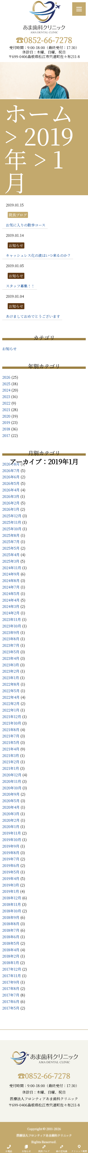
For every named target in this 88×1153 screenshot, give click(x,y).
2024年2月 (11, 613)
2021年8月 (10, 729)
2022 (6, 403)
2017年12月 (11, 969)
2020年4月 (11, 807)
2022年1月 (10, 710)
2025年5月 (11, 548)
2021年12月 (11, 716)
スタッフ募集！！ (20, 286)
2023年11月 (11, 619)
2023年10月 (11, 626)
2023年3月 (10, 664)
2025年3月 (10, 561)
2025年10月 (11, 528)
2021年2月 (10, 761)
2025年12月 (11, 515)
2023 (6, 396)
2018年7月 (10, 930)
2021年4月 (10, 749)
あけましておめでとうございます (33, 316)
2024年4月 (11, 600)
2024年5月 (11, 593)
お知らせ (9, 348)
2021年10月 (11, 723)
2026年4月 (11, 490)
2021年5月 (10, 742)
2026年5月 (11, 483)
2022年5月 (11, 690)
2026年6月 (11, 476)
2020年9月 (11, 794)
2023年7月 (10, 645)
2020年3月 (10, 813)
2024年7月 (11, 587)
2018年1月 (10, 962)
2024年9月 (11, 574)
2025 (6, 383)
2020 (6, 416)
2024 (6, 390)
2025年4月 (11, 554)
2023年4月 (10, 658)
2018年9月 (10, 917)
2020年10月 (11, 787)
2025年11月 (11, 522)
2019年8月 (10, 852)
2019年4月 (10, 878)
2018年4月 (10, 949)
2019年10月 (11, 839)
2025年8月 (11, 535)
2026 (6, 377)
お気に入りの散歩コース (25, 225)
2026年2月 (11, 503)
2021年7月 (10, 736)
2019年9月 (10, 846)
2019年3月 (10, 885)
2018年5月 (10, 943)
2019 (6, 422)
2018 (6, 429)
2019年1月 (10, 891)
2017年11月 (11, 975)
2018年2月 (10, 956)
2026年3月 (10, 496)
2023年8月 (10, 638)
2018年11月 (11, 904)
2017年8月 (10, 988)
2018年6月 (10, 936)
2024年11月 (11, 567)
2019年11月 (11, 833)
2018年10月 (11, 910)
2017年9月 (10, 982)
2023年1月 (10, 677)
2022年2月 (11, 703)
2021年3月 (10, 755)
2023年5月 (10, 651)
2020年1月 (10, 826)
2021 (6, 409)
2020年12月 (11, 774)
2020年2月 (11, 820)
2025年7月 (11, 541)
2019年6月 (10, 865)
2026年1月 (10, 509)
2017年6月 (10, 1001)
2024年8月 (11, 580)
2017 (6, 435)
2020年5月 (11, 800)
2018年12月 (11, 897)
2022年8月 (11, 684)
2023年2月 (10, 671)
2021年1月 (10, 768)
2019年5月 (10, 872)
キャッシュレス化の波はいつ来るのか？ (38, 255)
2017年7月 (10, 995)
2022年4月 (11, 697)
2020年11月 (11, 781)
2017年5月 (10, 1008)
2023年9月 (10, 632)
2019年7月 (10, 859)
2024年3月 (10, 606)
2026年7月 (11, 470)
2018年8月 (10, 923)
